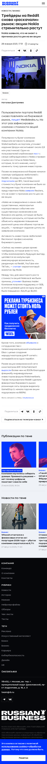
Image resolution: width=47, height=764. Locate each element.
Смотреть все (9, 671)
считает (17, 267)
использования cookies (14, 747)
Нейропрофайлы (11, 605)
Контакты (7, 578)
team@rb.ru (8, 692)
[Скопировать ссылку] (36, 50)
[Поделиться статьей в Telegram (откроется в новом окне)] (18, 50)
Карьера (6, 651)
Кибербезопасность (13, 656)
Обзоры (6, 609)
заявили (30, 191)
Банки (5, 641)
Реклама (6, 631)
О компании (8, 573)
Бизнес (16, 11)
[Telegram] (4, 699)
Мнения (6, 600)
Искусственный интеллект (16, 636)
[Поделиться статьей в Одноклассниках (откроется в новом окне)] (30, 50)
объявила (31, 343)
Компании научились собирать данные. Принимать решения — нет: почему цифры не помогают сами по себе (18, 478)
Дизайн (6, 660)
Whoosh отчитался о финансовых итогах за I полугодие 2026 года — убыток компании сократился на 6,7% (19, 539)
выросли (6, 370)
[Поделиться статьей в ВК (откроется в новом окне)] (24, 50)
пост (36, 154)
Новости (6, 11)
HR (3, 665)
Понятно (23, 758)
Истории (6, 595)
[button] (43, 3)
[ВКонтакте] (10, 699)
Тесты (5, 619)
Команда (6, 568)
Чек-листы (7, 614)
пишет (15, 119)
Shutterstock (28, 398)
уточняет (17, 282)
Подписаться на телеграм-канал (22, 420)
